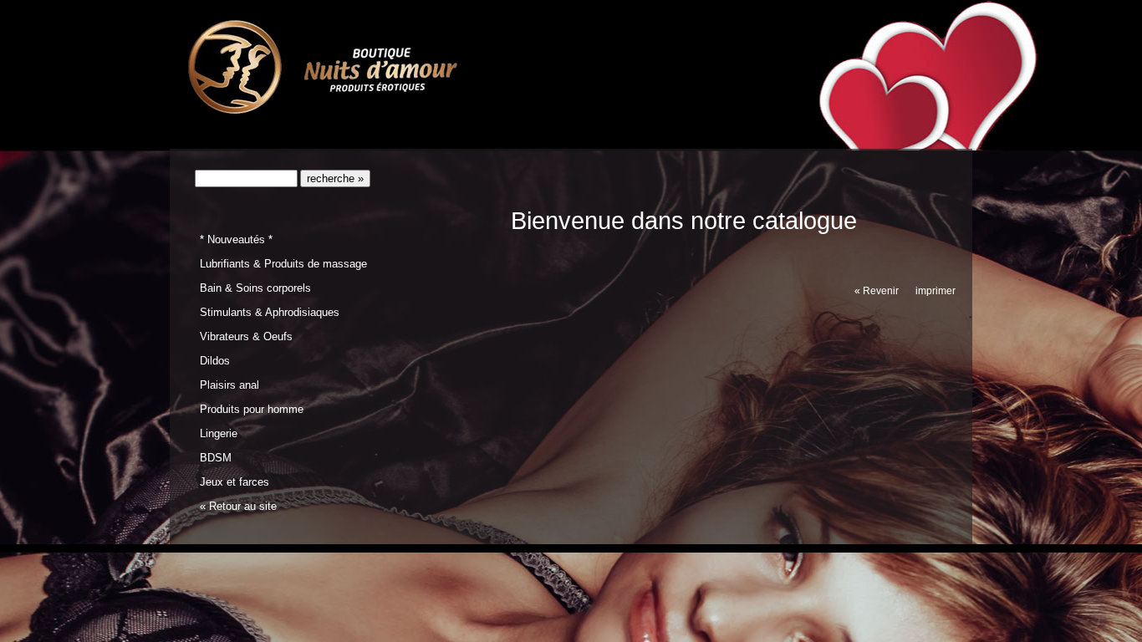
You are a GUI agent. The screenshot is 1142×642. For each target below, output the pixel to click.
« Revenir (876, 291)
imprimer (935, 291)
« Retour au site (238, 506)
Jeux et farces (234, 482)
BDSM (216, 457)
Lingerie (218, 433)
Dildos (215, 360)
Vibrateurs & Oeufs (246, 336)
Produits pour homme (251, 409)
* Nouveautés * (236, 239)
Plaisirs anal (229, 385)
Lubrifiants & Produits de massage (283, 263)
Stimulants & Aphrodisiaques (269, 312)
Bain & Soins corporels (255, 288)
